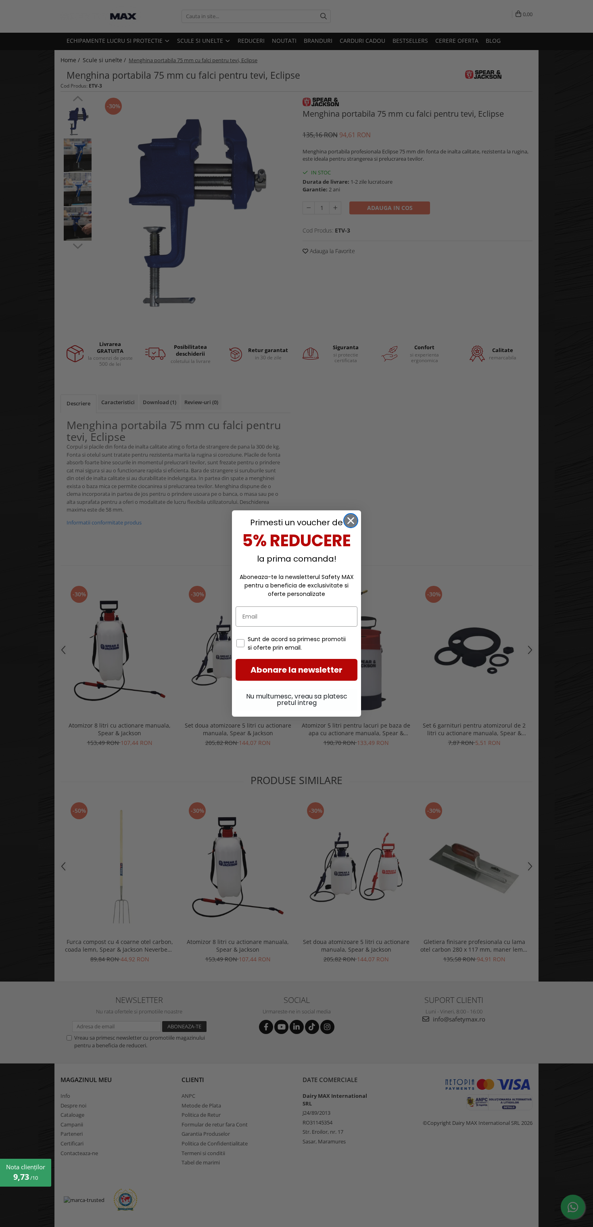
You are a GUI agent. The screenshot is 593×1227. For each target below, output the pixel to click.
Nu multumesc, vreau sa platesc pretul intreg (296, 699)
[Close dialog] (351, 521)
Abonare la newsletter (296, 669)
